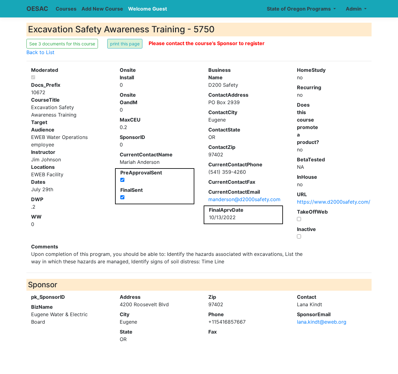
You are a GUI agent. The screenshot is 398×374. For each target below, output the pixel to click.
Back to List (40, 52)
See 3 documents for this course (62, 43)
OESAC (37, 8)
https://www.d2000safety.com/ (333, 202)
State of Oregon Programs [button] (299, 9)
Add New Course (102, 9)
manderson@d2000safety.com (244, 199)
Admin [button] (354, 9)
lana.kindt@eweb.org (321, 322)
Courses (66, 9)
